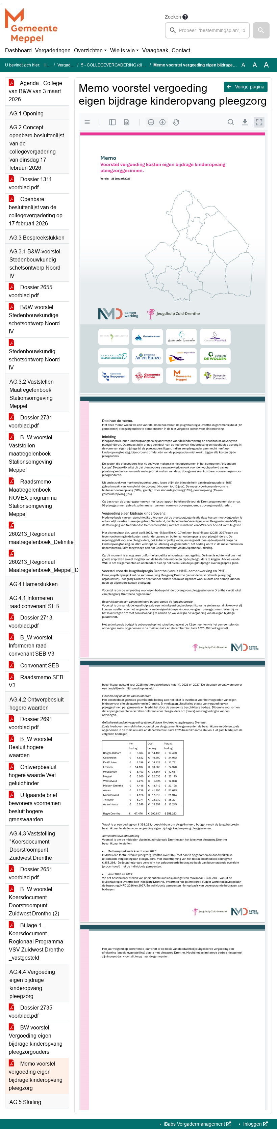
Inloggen (252, 1124)
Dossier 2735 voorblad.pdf (30, 1012)
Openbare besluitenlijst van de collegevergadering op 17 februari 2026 (35, 211)
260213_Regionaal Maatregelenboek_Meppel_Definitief (39, 566)
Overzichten (88, 50)
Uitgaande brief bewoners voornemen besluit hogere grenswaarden (35, 807)
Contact (181, 50)
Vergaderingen (53, 50)
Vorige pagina (249, 86)
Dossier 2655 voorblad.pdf (30, 291)
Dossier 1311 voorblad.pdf (30, 183)
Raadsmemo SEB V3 (36, 681)
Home (49, 65)
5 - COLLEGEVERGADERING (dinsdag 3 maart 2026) (130, 65)
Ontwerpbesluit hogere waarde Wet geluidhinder (32, 775)
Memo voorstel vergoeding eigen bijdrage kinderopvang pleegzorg (35, 1076)
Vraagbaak (155, 50)
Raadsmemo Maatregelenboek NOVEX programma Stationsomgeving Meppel (33, 498)
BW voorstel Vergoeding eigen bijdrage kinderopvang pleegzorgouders (35, 1040)
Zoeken (173, 17)
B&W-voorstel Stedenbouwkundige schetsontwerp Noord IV (34, 319)
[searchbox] (207, 30)
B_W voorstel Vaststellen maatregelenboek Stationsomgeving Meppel (30, 454)
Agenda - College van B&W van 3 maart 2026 (35, 91)
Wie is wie (122, 50)
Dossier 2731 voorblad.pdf (30, 422)
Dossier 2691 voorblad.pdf (30, 723)
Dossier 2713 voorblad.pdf (30, 622)
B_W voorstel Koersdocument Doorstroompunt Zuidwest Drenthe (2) (34, 901)
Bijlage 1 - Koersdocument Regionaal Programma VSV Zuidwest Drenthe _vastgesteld (36, 942)
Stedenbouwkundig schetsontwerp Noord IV (34, 359)
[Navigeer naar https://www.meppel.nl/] (31, 25)
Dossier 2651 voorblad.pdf (30, 873)
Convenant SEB (39, 665)
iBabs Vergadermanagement (194, 1124)
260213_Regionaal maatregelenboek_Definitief (39, 538)
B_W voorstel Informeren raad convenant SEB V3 (31, 646)
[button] (261, 30)
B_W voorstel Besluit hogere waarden (30, 747)
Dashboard (18, 50)
